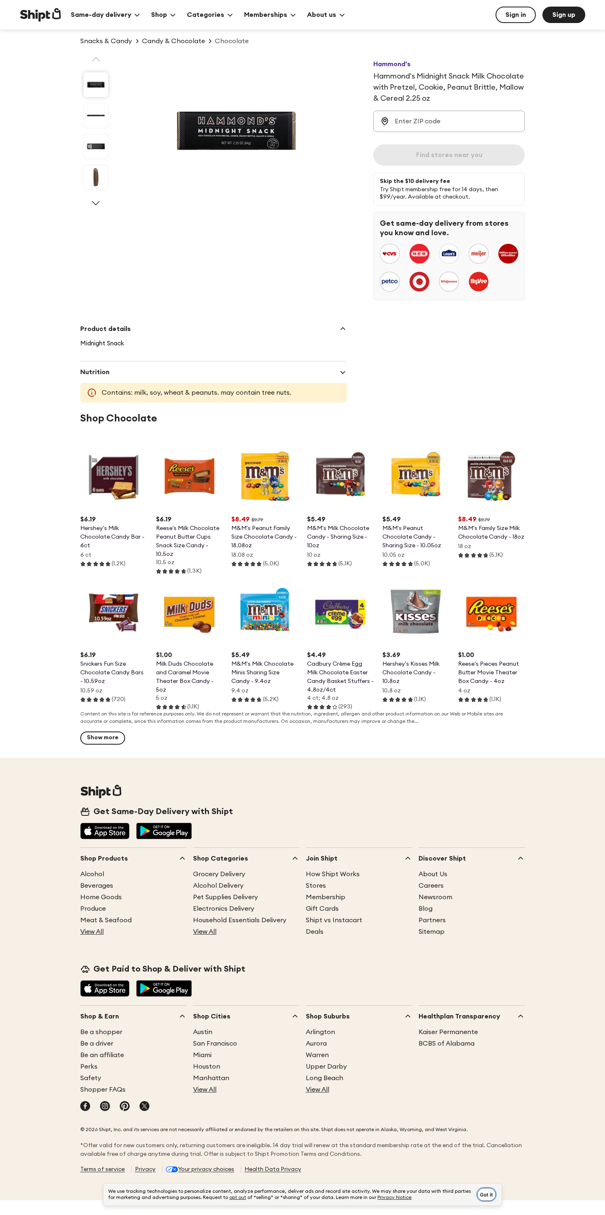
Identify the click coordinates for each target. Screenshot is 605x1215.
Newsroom (435, 897)
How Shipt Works (333, 874)
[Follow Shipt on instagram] (105, 1107)
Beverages (96, 885)
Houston (206, 1066)
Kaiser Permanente (448, 1032)
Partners (432, 920)
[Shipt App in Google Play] (164, 832)
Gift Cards (322, 908)
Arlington (320, 1032)
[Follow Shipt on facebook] (85, 1107)
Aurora (316, 1043)
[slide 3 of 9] (96, 146)
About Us (433, 874)
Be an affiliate (102, 1055)
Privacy (145, 1169)
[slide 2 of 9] (96, 115)
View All (92, 931)
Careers (431, 885)
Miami (202, 1055)
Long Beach (324, 1078)
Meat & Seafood (106, 920)
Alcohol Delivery (218, 885)
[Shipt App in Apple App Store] (105, 832)
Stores (316, 885)
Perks (89, 1066)
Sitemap (431, 931)
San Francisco (215, 1043)
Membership (325, 897)
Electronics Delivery (223, 908)
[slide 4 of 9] (96, 177)
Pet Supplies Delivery (225, 897)
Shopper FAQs (103, 1089)
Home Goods (101, 897)
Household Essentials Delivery (239, 920)
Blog (426, 908)
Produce (93, 908)
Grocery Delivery (219, 874)
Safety (90, 1078)
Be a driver (96, 1043)
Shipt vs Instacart (334, 920)
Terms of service (102, 1169)
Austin (202, 1032)
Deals (314, 931)
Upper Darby (326, 1066)
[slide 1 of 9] (96, 84)
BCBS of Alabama (447, 1043)
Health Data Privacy (272, 1169)
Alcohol (92, 874)
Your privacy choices (206, 1169)
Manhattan (211, 1078)
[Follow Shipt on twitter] (144, 1107)
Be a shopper (101, 1032)
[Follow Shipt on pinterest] (125, 1107)
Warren (317, 1055)
